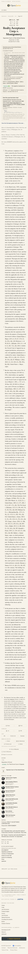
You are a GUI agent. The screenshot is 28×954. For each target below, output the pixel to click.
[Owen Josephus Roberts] (3, 782)
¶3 (4, 327)
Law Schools (5, 915)
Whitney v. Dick (19, 359)
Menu (5, 10)
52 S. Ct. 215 (14, 22)
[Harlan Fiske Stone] (3, 795)
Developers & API (6, 929)
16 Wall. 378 (15, 498)
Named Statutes (6, 917)
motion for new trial (19, 162)
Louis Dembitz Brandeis (11, 803)
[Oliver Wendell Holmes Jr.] (3, 808)
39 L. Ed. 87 (10, 359)
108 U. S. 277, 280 (18, 503)
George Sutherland (10, 791)
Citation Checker (6, 923)
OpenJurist (4, 16)
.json (9, 868)
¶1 (4, 150)
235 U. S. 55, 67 (14, 339)
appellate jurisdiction (17, 353)
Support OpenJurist (14, 938)
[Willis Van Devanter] (3, 816)
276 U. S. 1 (20, 343)
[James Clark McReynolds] (3, 799)
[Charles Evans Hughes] (3, 778)
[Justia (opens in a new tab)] (20, 899)
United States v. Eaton (14, 517)
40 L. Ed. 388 (14, 391)
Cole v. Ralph (9, 526)
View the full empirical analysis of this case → (13, 123)
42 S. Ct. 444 (21, 530)
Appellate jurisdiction (7, 851)
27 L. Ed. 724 (15, 505)
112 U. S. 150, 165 (17, 507)
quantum (4, 861)
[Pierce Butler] (3, 812)
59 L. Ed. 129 (11, 341)
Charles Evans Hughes (11, 777)
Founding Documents (7, 919)
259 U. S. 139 (13, 530)
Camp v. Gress (12, 521)
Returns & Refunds (12, 947)
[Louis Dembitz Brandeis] (3, 803)
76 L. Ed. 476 (14, 23)
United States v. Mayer (13, 81)
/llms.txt (4, 932)
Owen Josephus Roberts (11, 781)
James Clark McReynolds (11, 799)
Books (3, 921)
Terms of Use (5, 950)
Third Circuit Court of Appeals (16, 764)
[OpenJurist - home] (14, 5)
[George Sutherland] (3, 791)
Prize (3, 859)
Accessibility (17, 945)
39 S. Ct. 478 (11, 524)
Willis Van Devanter (10, 815)
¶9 (4, 685)
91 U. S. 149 (13, 565)
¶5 (4, 413)
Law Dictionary (5, 909)
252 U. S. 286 (17, 526)
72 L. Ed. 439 (15, 346)
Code (3, 907)
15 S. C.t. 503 (14, 514)
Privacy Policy (13, 950)
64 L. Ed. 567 (14, 528)
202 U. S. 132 (9, 362)
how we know (10, 87)
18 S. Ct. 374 (16, 519)
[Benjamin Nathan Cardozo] (3, 787)
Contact (4, 947)
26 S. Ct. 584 (17, 362)
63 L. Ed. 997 (20, 524)
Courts (3, 913)
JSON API (4, 934)
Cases (3, 905)
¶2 (4, 186)
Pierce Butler (8, 811)
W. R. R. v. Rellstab (10, 343)
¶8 (4, 662)
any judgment (11, 699)
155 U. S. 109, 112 (13, 357)
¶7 (4, 608)
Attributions (22, 947)
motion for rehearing (7, 857)
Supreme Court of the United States (14, 38)
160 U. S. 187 (17, 389)
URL (4, 735)
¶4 (4, 370)
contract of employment (8, 853)
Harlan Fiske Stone (10, 795)
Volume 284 (10, 16)
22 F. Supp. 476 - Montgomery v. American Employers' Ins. (13, 78)
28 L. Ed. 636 (13, 510)
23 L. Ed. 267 (21, 565)
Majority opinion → (9, 784)
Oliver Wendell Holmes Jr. (11, 807)
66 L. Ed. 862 (9, 533)
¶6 (4, 467)
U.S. (16, 16)
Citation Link (13, 735)
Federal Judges (5, 911)
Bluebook (22, 735)
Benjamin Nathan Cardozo (12, 786)
